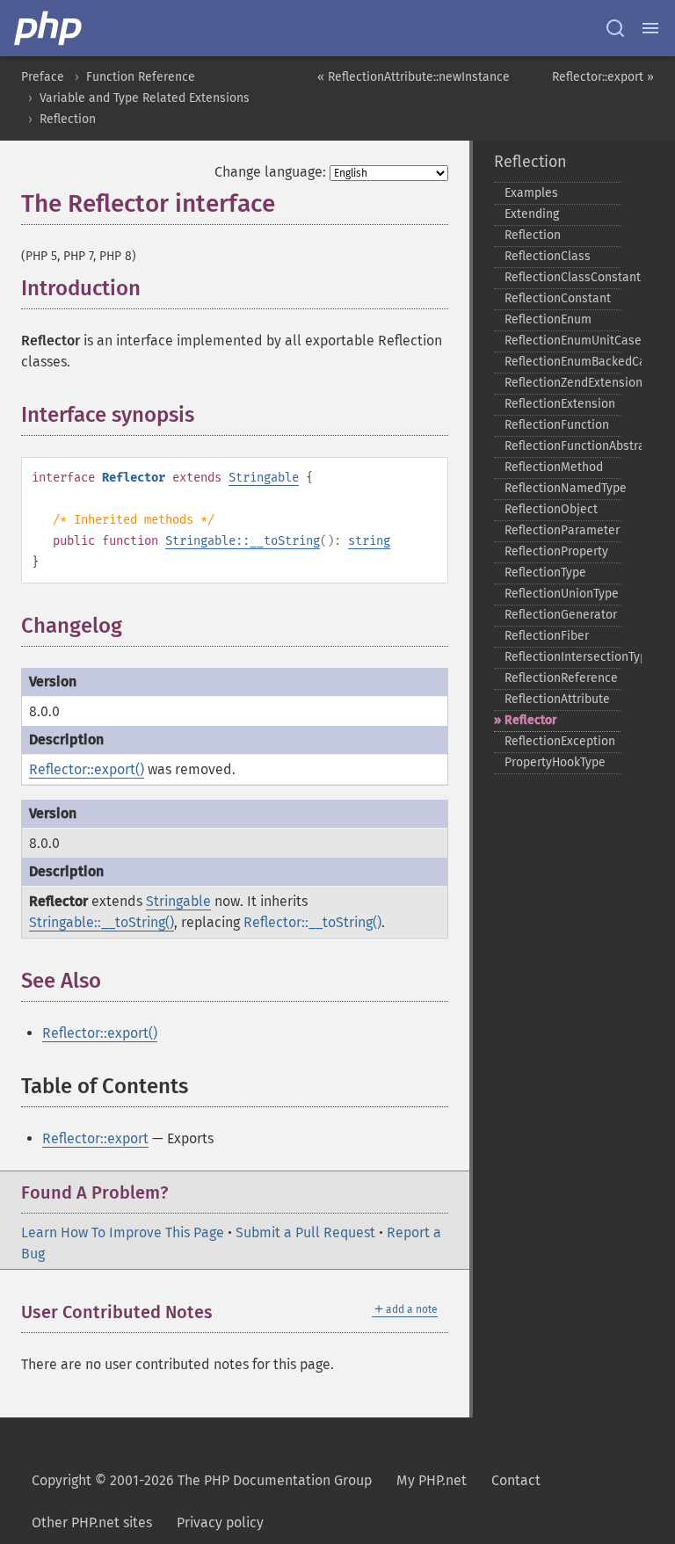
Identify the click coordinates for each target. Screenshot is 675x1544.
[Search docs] (615, 28)
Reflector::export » (603, 76)
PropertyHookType (555, 762)
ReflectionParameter (562, 530)
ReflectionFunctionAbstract (562, 446)
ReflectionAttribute (557, 699)
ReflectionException (559, 741)
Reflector (530, 720)
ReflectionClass (547, 256)
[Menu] (650, 28)
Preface (42, 76)
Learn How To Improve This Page (122, 1232)
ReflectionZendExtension (562, 382)
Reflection (68, 119)
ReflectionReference (561, 678)
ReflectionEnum (548, 319)
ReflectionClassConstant (562, 277)
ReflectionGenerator (560, 614)
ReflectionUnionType (561, 593)
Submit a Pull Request (305, 1232)
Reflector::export (95, 1138)
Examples (531, 192)
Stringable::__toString (242, 540)
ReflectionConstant (557, 298)
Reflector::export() (86, 769)
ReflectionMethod (553, 467)
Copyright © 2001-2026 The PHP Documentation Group (202, 1480)
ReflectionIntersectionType (562, 656)
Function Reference (140, 76)
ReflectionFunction (556, 424)
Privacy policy (220, 1522)
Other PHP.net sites (92, 1522)
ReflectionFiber (546, 635)
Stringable (264, 477)
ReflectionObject (551, 509)
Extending (531, 214)
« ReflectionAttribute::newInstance (413, 76)
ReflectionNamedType (562, 488)
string (369, 540)
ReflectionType (545, 572)
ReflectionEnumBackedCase (562, 361)
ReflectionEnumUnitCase (562, 340)
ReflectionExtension (559, 403)
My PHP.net (431, 1480)
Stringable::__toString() (101, 922)
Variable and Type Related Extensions (145, 98)
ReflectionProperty (556, 551)
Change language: (270, 171)
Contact (516, 1480)
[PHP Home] (49, 28)
